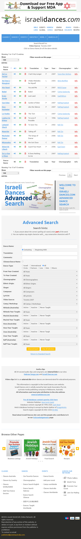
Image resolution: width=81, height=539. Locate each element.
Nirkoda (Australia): (11, 308)
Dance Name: (8, 246)
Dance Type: (8, 266)
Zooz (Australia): (10, 332)
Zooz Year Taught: (10, 336)
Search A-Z (52, 37)
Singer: (6, 287)
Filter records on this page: (40, 57)
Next (76, 175)
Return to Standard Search (40, 354)
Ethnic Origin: (8, 283)
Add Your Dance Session (9, 492)
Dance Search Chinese (28, 496)
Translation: (8, 253)
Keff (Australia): (9, 340)
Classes (5, 37)
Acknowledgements (41, 417)
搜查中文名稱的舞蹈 (30, 501)
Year (53, 68)
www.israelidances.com (40, 395)
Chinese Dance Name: (12, 262)
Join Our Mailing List (71, 494)
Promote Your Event (70, 487)
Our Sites (33, 37)
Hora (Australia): (9, 324)
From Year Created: (11, 271)
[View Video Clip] (20, 74)
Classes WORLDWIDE (8, 485)
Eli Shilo (55, 410)
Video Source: (8, 299)
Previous (62, 175)
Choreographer (65, 68)
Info (76, 68)
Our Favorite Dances (31, 476)
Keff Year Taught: (10, 344)
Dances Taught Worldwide (28, 506)
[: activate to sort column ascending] (14, 68)
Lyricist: (6, 296)
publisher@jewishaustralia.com (13, 535)
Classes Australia (9, 476)
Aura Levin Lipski (48, 402)
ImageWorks (61, 407)
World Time (71, 482)
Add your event (49, 480)
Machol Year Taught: (11, 320)
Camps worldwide (50, 484)
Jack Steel (56, 405)
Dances (15, 37)
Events (24, 37)
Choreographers (29, 480)
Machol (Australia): (10, 316)
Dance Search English (31, 484)
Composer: (7, 291)
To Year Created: (10, 275)
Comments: (7, 257)
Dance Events (48, 476)
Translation (34, 68)
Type (46, 68)
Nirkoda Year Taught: (11, 312)
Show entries (4, 60)
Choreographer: (9, 279)
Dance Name (5, 68)
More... (42, 37)
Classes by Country (10, 480)
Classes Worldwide (50, 492)
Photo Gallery (71, 478)
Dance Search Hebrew (28, 489)
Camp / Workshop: (10, 304)
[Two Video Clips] (20, 81)
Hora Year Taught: (10, 328)
